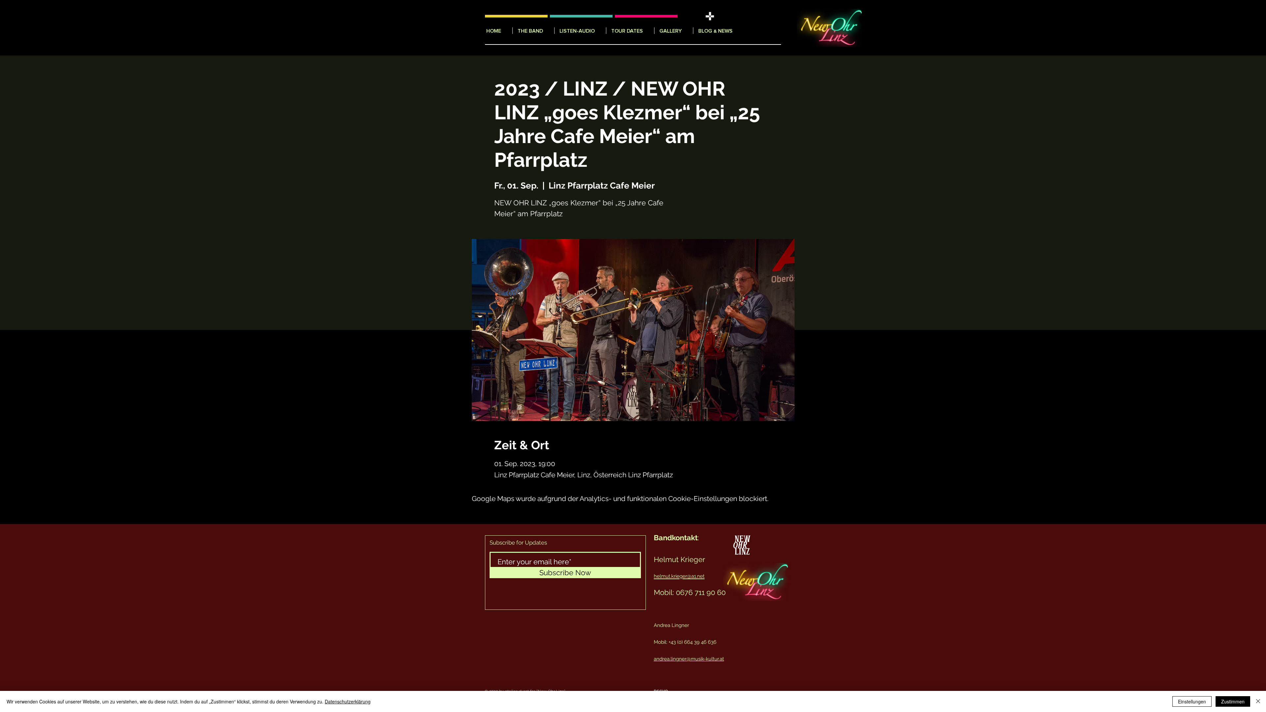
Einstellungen (1192, 701)
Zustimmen (1233, 701)
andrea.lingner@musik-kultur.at (689, 659)
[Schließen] (1258, 701)
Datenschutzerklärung (348, 701)
